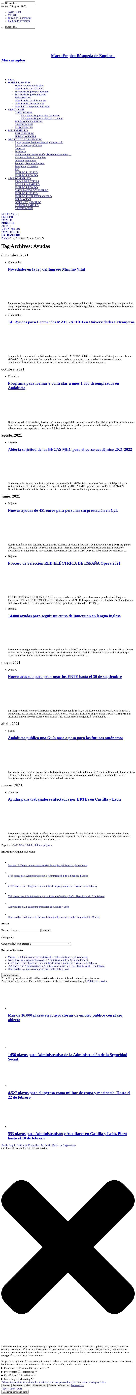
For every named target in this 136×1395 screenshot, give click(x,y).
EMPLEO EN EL (10, 233)
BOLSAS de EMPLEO (27, 184)
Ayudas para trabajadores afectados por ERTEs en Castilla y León (64, 799)
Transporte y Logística (26, 166)
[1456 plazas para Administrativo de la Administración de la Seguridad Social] (11, 872)
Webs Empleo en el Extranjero (30, 100)
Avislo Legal (8, 1145)
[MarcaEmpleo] (17, 73)
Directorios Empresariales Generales (40, 115)
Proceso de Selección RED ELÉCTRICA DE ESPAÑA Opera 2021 (64, 563)
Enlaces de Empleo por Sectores (31, 91)
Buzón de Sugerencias (19, 17)
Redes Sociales (22, 97)
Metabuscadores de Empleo (29, 85)
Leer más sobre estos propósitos (89, 1382)
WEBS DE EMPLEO (19, 82)
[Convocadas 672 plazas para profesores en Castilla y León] (11, 903)
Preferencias (39, 1385)
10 (26, 845)
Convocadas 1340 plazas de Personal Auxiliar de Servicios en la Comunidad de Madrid (53, 917)
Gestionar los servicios (36, 1382)
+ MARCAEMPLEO (19, 178)
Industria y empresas (25, 160)
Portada (5, 238)
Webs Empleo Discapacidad (29, 103)
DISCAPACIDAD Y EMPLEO (31, 190)
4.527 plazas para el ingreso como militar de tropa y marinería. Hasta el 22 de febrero (52, 886)
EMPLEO (7, 221)
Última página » (43, 845)
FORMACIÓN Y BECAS (29, 121)
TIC (17, 169)
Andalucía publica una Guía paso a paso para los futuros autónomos (65, 738)
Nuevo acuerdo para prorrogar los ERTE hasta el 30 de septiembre (65, 676)
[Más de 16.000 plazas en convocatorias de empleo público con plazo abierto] (11, 862)
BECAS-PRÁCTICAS (27, 181)
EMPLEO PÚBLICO (26, 172)
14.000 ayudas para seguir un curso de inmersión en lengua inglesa (64, 616)
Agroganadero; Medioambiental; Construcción (39, 142)
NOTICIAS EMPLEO (27, 205)
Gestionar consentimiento (15, 1392)
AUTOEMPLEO (24, 127)
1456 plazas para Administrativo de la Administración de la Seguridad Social (48, 875)
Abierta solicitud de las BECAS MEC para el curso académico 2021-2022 (70, 449)
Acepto (6, 1385)
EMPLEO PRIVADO (26, 175)
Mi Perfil (12, 14)
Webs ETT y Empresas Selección (32, 106)
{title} (4, 1388)
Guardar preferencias (59, 1385)
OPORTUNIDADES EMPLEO (25, 139)
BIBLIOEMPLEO (18, 130)
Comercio (20, 148)
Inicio (11, 79)
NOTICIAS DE (9, 215)
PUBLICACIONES (25, 136)
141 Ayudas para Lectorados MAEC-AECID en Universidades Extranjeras (71, 322)
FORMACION (23, 199)
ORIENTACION (24, 208)
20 (29, 845)
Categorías (6, 943)
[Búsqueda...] (2, 3)
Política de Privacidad (28, 1145)
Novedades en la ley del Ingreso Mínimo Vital (46, 269)
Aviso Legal (14, 11)
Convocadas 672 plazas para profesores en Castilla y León (38, 906)
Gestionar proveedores (60, 1382)
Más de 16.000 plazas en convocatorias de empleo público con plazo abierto (47, 865)
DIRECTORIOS (24, 112)
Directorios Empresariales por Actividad (42, 118)
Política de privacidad (19, 20)
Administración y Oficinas (28, 145)
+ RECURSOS (16, 109)
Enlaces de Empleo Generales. (30, 94)
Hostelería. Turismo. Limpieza (30, 157)
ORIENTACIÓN (24, 124)
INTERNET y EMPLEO (28, 202)
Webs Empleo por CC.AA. (29, 88)
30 (32, 845)
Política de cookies (97, 981)
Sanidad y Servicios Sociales (30, 163)
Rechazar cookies (21, 1385)
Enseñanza (20, 151)
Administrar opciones (12, 1382)
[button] (68, 1247)
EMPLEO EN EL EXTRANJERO (33, 196)
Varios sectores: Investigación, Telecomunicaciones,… (43, 154)
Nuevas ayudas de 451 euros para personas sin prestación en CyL (63, 510)
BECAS (10, 227)
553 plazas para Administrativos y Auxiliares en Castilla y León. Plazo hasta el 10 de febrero (56, 896)
